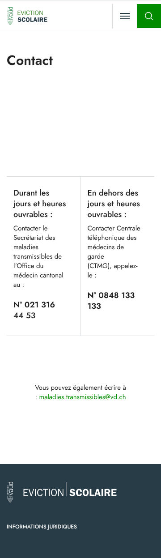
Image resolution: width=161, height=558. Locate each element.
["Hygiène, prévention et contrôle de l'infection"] (27, 16)
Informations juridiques (42, 527)
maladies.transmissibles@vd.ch (82, 397)
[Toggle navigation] (125, 16)
